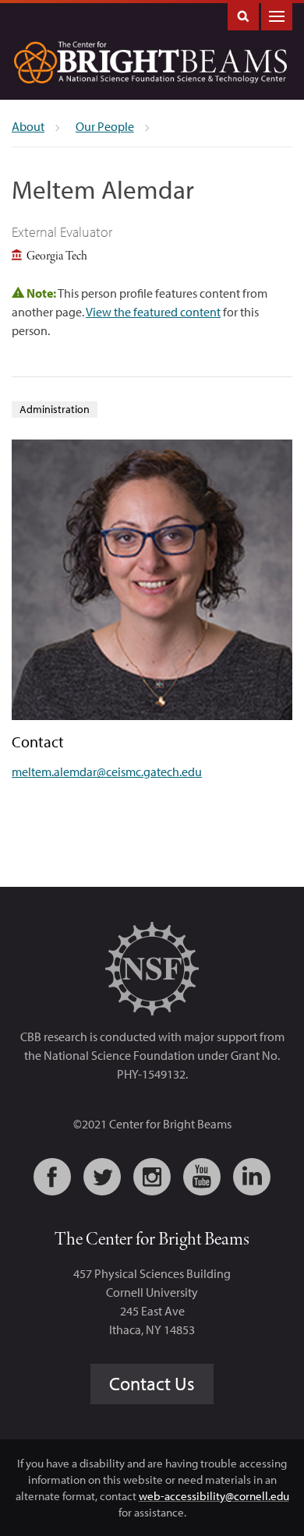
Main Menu (276, 15)
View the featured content (153, 312)
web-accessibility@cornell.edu (214, 1495)
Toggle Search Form (243, 15)
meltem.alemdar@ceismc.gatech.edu (107, 771)
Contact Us (152, 1383)
